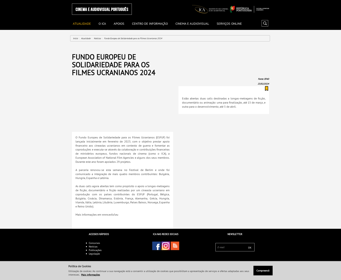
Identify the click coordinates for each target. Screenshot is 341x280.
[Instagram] (165, 246)
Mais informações (90, 274)
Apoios (119, 24)
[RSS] (175, 246)
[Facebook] (156, 246)
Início (75, 38)
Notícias (97, 38)
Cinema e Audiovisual (192, 24)
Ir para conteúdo (264, 1)
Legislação (94, 253)
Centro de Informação (150, 24)
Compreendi (263, 270)
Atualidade (86, 38)
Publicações (95, 250)
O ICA (102, 24)
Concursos (94, 243)
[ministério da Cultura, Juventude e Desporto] (249, 9)
